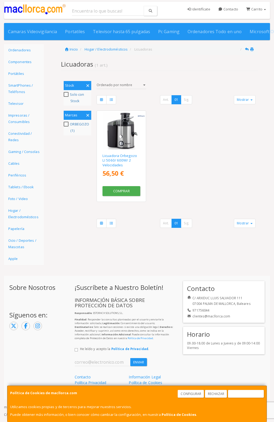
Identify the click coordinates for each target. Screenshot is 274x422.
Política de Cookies (179, 414)
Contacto (230, 9)
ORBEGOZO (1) (79, 127)
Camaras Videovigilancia (32, 31)
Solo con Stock (77, 97)
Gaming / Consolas (24, 151)
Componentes (20, 61)
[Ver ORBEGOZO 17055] (121, 130)
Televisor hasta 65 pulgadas (121, 31)
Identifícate (200, 9)
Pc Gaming (169, 31)
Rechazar (216, 394)
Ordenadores (19, 50)
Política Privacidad (90, 382)
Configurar (191, 394)
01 (176, 99)
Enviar (138, 362)
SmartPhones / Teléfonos (20, 88)
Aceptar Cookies (246, 394)
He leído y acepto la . (114, 349)
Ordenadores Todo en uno (215, 31)
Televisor (16, 103)
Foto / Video (18, 198)
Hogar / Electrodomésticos (23, 213)
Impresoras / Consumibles (19, 118)
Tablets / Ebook (21, 187)
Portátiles (16, 73)
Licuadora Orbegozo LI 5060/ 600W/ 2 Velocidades (119, 160)
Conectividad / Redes (20, 136)
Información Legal (145, 376)
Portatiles (75, 31)
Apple (13, 258)
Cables (14, 163)
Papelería (16, 228)
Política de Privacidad (140, 338)
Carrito (256, 9)
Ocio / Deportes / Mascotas (22, 243)
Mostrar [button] (243, 99)
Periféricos (17, 175)
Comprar (121, 191)
